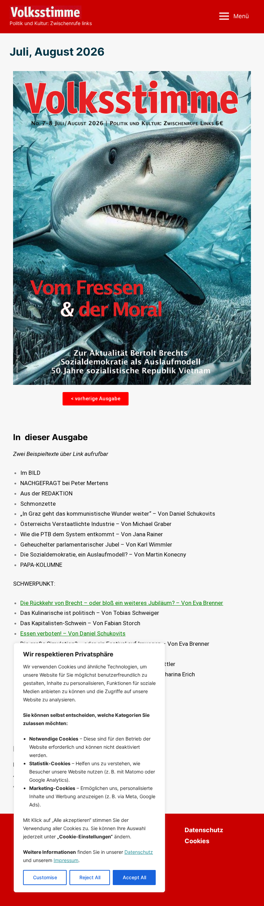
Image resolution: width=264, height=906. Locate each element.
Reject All (89, 877)
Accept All (134, 877)
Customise (45, 877)
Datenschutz (138, 852)
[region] (89, 767)
